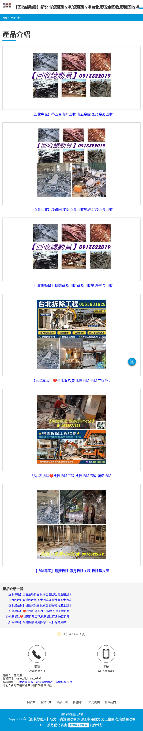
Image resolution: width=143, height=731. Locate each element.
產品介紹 (62, 702)
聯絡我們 (110, 702)
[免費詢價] (132, 362)
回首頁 (31, 702)
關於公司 (46, 702)
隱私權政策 (67, 714)
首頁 (4, 17)
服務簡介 (78, 702)
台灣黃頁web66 (78, 724)
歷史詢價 (94, 702)
